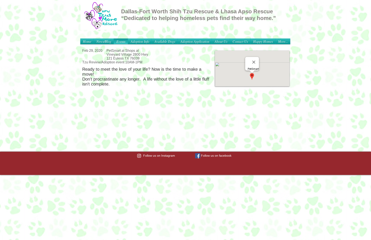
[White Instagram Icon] (139, 155)
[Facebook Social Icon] (197, 155)
